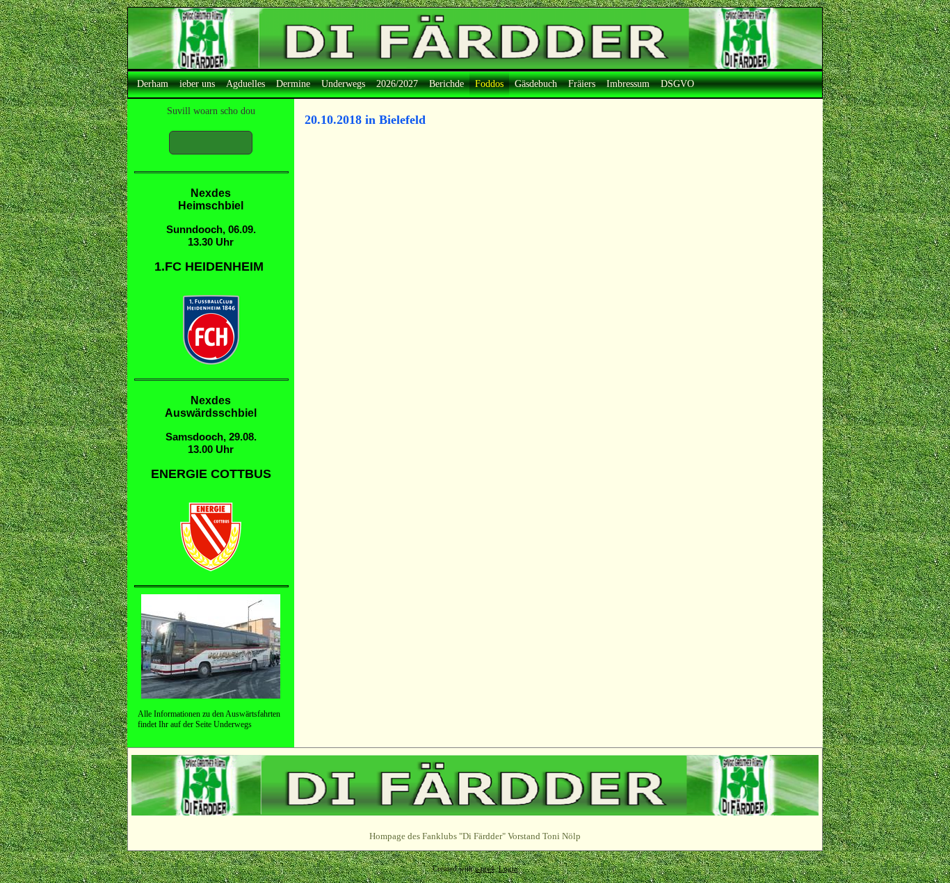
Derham (152, 84)
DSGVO (677, 84)
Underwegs (343, 84)
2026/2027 (397, 84)
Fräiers (581, 84)
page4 (484, 869)
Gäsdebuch (536, 84)
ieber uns (197, 84)
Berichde (446, 84)
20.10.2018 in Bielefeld (365, 120)
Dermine (293, 84)
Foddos (489, 84)
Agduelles (245, 84)
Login (508, 869)
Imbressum (628, 84)
